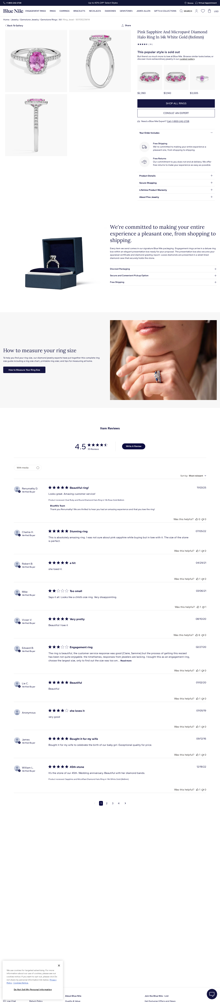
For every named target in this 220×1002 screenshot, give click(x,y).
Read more (126, 660)
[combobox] (193, 475)
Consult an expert (176, 113)
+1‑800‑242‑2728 (13, 3)
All (60, 19)
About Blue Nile (73, 996)
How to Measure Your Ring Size (24, 370)
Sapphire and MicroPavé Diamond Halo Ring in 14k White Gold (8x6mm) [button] (97, 779)
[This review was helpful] (197, 519)
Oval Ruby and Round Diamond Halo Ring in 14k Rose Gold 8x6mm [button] (94, 500)
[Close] (58, 965)
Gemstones (126, 11)
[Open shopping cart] (209, 11)
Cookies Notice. (21, 983)
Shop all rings (176, 103)
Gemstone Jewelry (29, 19)
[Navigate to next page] (125, 803)
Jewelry (15, 19)
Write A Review (133, 446)
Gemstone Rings (48, 19)
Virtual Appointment (207, 3)
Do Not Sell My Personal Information (33, 989)
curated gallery (187, 59)
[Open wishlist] (203, 11)
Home (6, 19)
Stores (190, 3)
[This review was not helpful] (202, 519)
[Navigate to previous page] (95, 803)
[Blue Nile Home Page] (13, 11)
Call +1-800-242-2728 (178, 121)
